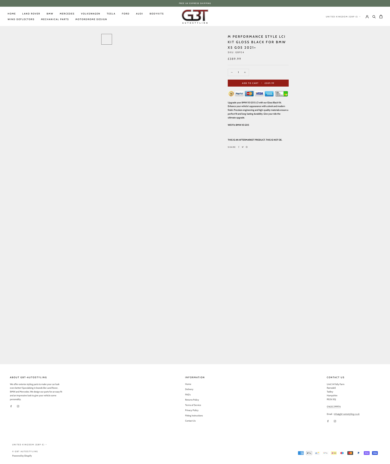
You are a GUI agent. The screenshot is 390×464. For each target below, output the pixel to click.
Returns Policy (192, 399)
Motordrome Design (91, 19)
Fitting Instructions (194, 415)
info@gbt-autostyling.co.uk (347, 414)
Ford (126, 13)
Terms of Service (193, 405)
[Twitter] (243, 147)
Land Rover (31, 13)
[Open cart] (380, 16)
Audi (139, 13)
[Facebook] (239, 147)
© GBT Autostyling (25, 451)
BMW (50, 13)
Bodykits (157, 13)
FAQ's (188, 394)
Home (12, 13)
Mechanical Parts (55, 19)
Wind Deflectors (21, 19)
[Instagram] (18, 406)
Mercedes (67, 13)
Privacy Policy (192, 410)
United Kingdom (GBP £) (342, 16)
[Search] (374, 16)
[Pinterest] (247, 147)
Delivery (189, 389)
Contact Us (190, 420)
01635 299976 (334, 406)
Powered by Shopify (22, 455)
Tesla (111, 13)
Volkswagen (90, 13)
